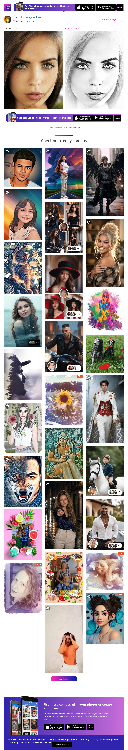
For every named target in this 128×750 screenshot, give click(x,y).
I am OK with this (62, 744)
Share (109, 19)
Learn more (45, 742)
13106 (32, 21)
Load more (64, 679)
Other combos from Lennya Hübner (65, 127)
